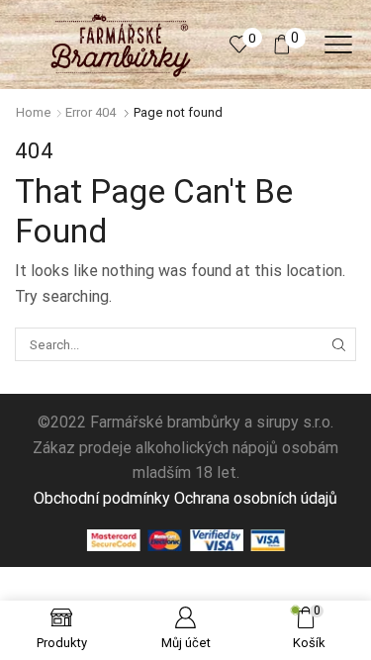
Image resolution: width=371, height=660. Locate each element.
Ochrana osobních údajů (255, 498)
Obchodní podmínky (102, 498)
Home (33, 112)
